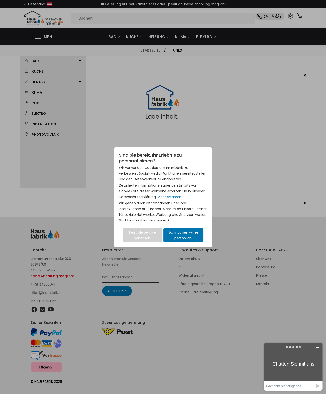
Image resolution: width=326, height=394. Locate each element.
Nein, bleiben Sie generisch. (142, 235)
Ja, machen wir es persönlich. (183, 235)
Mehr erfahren (169, 196)
